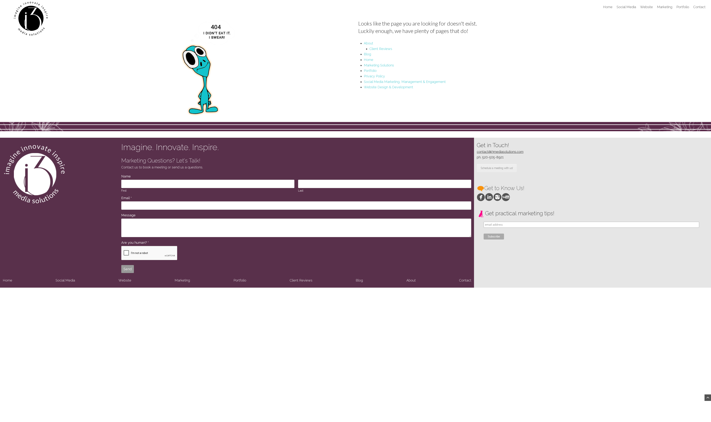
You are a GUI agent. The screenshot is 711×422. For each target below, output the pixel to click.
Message (128, 215)
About (368, 43)
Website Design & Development (388, 87)
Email (126, 198)
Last (300, 190)
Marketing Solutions (379, 65)
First (123, 190)
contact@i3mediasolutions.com (500, 152)
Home (368, 60)
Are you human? (135, 243)
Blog (367, 54)
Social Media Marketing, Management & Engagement (405, 82)
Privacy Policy (374, 76)
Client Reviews (380, 49)
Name (126, 176)
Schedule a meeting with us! (497, 168)
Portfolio (370, 71)
